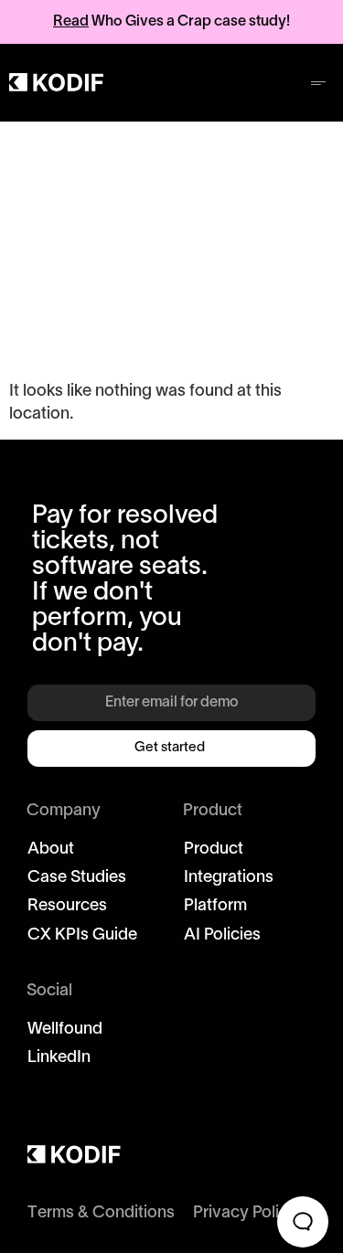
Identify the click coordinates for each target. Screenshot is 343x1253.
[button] (318, 83)
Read (71, 22)
